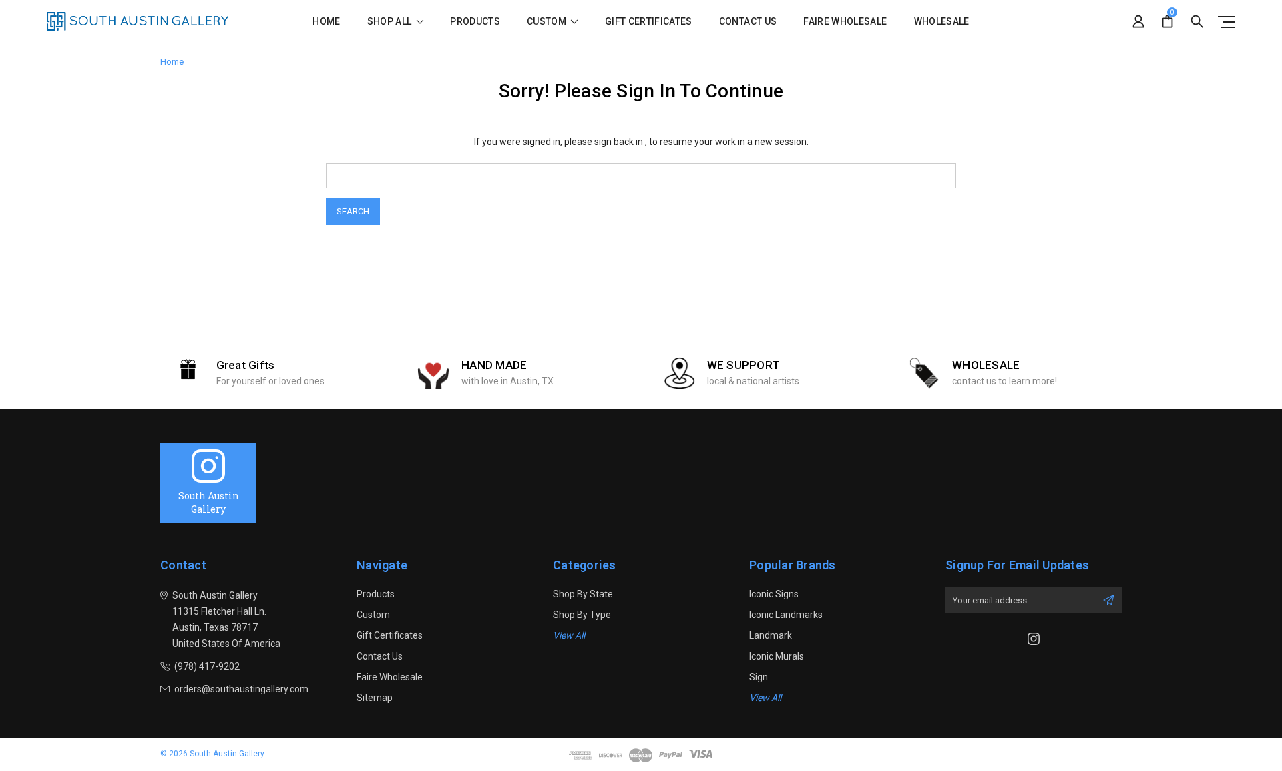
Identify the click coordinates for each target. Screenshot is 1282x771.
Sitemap (375, 697)
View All (569, 635)
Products (475, 22)
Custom (547, 22)
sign (758, 677)
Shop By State (583, 594)
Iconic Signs (774, 594)
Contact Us (748, 22)
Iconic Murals (776, 656)
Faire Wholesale (845, 22)
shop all (390, 22)
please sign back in (603, 141)
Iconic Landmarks (786, 614)
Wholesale (942, 22)
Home (326, 22)
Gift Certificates (648, 22)
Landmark (770, 635)
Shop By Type (582, 614)
